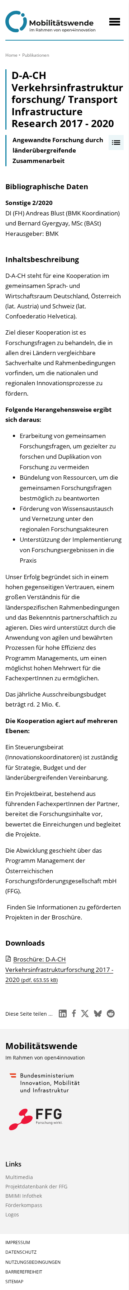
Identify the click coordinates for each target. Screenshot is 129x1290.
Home (11, 55)
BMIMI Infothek (23, 1195)
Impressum (17, 1242)
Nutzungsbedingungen (33, 1262)
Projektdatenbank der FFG (36, 1186)
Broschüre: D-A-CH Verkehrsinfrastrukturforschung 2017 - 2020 (59, 969)
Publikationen (35, 55)
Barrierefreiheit (23, 1272)
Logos (12, 1214)
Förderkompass (23, 1205)
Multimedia (19, 1177)
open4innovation (64, 1057)
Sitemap (14, 1282)
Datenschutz (21, 1252)
